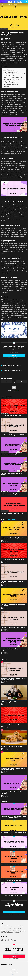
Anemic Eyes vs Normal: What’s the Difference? (11, 792)
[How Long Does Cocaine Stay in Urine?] (14, 504)
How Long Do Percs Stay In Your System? (13, 435)
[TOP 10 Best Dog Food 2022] (14, 692)
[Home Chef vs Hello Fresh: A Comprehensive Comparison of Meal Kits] (14, 872)
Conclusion (6, 86)
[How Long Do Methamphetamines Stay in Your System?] (14, 595)
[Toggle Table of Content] (23, 70)
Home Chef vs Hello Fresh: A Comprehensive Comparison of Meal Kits (14, 879)
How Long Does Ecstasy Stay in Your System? (11, 649)
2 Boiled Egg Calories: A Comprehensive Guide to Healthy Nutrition (14, 817)
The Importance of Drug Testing (11, 79)
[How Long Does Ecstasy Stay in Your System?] (14, 639)
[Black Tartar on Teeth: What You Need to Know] (14, 857)
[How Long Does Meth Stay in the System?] (14, 550)
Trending (2, 522)
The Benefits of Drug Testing (11, 84)
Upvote (6, 381)
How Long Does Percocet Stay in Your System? (12, 474)
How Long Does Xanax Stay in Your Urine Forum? (13, 581)
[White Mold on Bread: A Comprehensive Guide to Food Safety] (14, 825)
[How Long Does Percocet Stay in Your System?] (14, 464)
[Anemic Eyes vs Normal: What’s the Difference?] (14, 782)
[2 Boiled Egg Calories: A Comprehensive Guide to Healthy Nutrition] (14, 809)
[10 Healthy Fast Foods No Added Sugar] (14, 737)
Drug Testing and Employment (11, 83)
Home (11, 972)
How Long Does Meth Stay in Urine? (11, 415)
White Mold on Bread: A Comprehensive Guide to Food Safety (14, 833)
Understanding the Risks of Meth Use (13, 77)
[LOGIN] (26, 1)
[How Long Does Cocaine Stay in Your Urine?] (14, 528)
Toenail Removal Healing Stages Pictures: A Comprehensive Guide (13, 679)
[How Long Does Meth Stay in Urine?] (14, 406)
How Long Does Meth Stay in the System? (13, 559)
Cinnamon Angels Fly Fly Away (10, 724)
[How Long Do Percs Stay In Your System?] (14, 425)
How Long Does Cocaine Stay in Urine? (12, 513)
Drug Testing (4, 413)
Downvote (21, 381)
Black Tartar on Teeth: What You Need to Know (14, 864)
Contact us (16, 972)
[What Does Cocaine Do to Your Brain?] (14, 842)
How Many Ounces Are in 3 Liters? (14, 895)
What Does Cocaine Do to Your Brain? (14, 849)
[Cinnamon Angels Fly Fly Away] (14, 715)
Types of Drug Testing (9, 75)
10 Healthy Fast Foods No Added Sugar (12, 746)
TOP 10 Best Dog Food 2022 (8, 702)
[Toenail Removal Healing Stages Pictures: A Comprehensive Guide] (14, 669)
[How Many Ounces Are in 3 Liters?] (14, 888)
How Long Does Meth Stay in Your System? (14, 74)
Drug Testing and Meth (9, 81)
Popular (2, 730)
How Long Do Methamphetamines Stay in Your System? (13, 605)
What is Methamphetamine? (10, 72)
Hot (2, 662)
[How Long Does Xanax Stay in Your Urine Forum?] (14, 572)
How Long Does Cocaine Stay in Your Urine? (13, 538)
